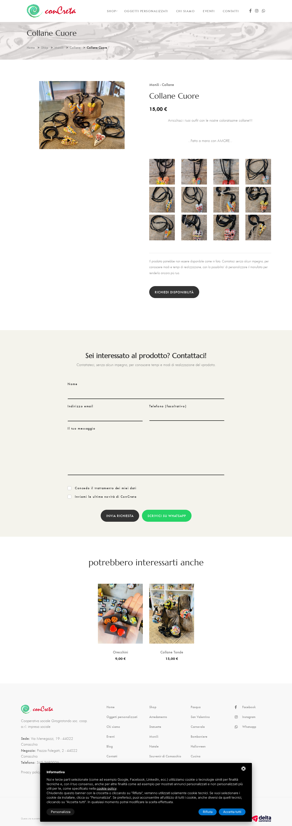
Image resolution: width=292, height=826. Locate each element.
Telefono (167, 406)
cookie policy (107, 788)
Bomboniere (199, 736)
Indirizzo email (80, 406)
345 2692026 (48, 762)
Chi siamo (113, 726)
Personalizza (60, 812)
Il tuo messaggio (82, 428)
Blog (109, 746)
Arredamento (158, 717)
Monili (58, 47)
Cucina (195, 756)
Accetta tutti (232, 812)
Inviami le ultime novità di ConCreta (106, 496)
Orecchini (120, 652)
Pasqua (196, 707)
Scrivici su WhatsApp (166, 515)
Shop (44, 47)
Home (31, 47)
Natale (154, 746)
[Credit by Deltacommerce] (261, 818)
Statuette (155, 726)
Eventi (110, 736)
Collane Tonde (171, 652)
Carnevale (198, 726)
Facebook (249, 707)
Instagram (248, 717)
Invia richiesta (120, 515)
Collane (75, 47)
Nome (72, 384)
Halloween (198, 746)
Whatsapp (249, 726)
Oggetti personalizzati (121, 717)
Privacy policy (31, 772)
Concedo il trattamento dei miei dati (106, 488)
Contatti (111, 756)
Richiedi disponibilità (174, 292)
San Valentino (200, 717)
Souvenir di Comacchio (165, 756)
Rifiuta (207, 812)
